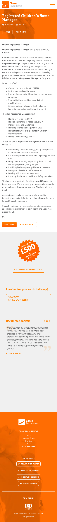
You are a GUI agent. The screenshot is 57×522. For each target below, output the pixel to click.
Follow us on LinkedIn (30, 477)
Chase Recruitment (12, 4)
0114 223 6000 (28, 446)
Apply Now (21, 32)
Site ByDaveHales (28, 516)
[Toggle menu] (52, 4)
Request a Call (27, 224)
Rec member (28, 507)
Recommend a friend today (28, 269)
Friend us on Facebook (30, 470)
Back (7, 32)
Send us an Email (30, 483)
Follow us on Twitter (30, 464)
